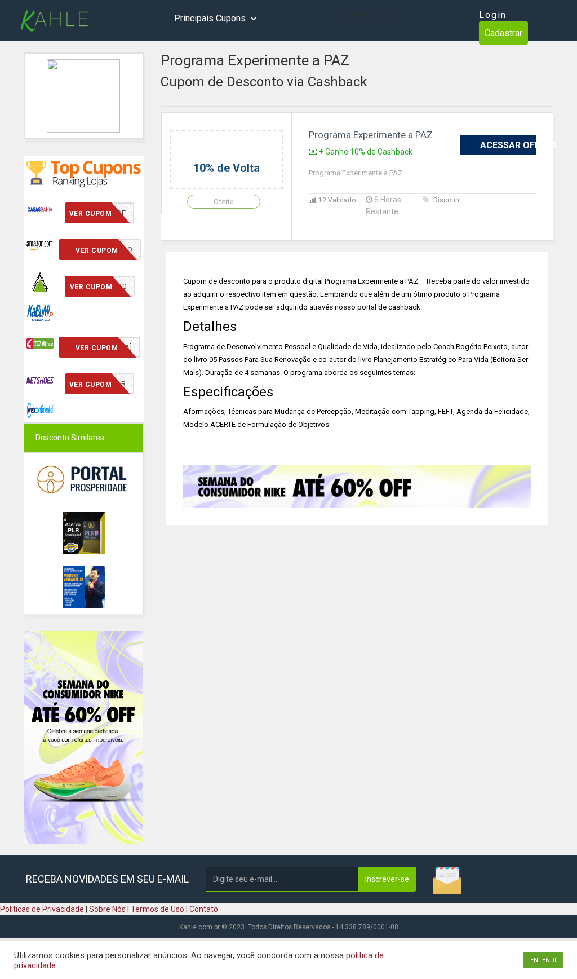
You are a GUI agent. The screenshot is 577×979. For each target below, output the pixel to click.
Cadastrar (503, 33)
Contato (203, 909)
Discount (447, 200)
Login (493, 15)
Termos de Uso (157, 909)
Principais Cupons (210, 18)
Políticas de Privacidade (42, 909)
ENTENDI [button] (543, 960)
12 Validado (336, 200)
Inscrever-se (387, 879)
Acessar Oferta (508, 145)
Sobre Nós (107, 909)
